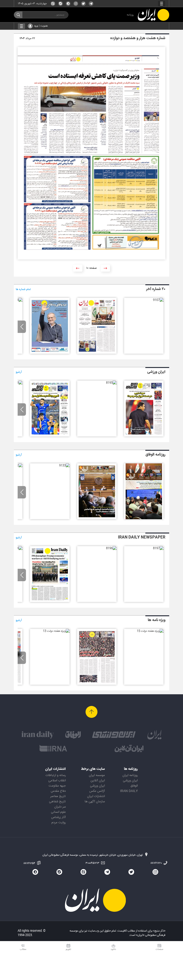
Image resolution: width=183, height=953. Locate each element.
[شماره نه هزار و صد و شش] (97, 353)
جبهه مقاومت (57, 785)
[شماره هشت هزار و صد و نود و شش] (143, 435)
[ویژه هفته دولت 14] (97, 684)
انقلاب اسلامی (57, 780)
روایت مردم (58, 822)
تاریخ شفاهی (57, 801)
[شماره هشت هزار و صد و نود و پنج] (111, 382)
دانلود (113, 949)
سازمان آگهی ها (95, 801)
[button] (22, 327)
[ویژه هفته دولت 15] (150, 631)
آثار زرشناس (58, 817)
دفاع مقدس (58, 791)
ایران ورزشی (130, 780)
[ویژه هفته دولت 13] (56, 631)
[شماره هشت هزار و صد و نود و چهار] (49, 435)
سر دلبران (60, 806)
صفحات (159, 949)
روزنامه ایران (130, 775)
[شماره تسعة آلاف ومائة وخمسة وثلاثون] (143, 518)
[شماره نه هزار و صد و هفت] (158, 300)
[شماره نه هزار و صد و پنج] (49, 353)
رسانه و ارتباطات (56, 775)
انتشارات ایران (96, 796)
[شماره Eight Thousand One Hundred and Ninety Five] (49, 601)
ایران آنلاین (98, 780)
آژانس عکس (97, 791)
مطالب (23, 949)
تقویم (68, 949)
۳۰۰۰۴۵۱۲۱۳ (93, 863)
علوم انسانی (58, 812)
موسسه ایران (97, 775)
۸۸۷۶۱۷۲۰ (156, 863)
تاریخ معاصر (58, 796)
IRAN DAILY (129, 791)
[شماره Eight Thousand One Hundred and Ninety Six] (111, 548)
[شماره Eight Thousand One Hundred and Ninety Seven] (158, 548)
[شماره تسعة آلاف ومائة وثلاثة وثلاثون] (64, 465)
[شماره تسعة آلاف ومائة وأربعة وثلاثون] (97, 518)
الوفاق (134, 785)
